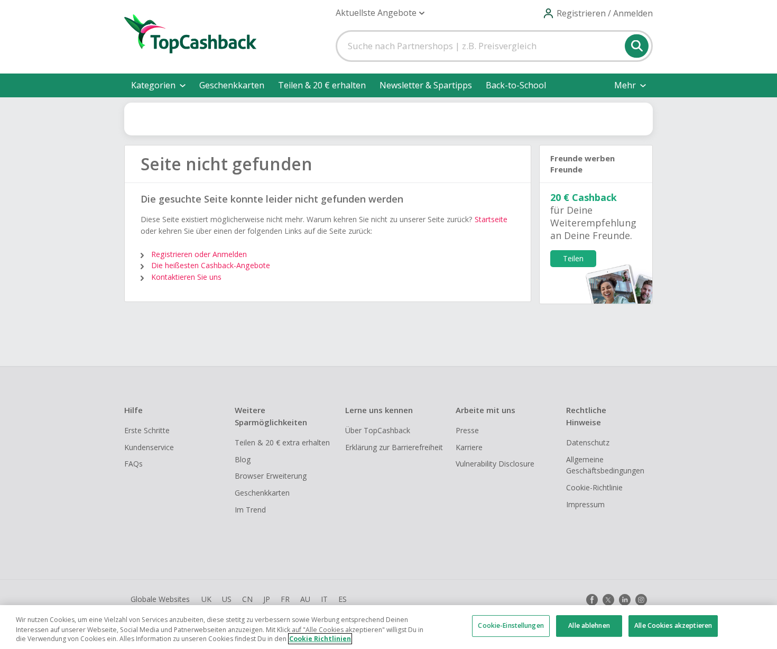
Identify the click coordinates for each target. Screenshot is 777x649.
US (227, 599)
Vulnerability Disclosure (495, 464)
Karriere (469, 447)
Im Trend (250, 510)
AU (305, 599)
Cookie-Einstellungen (510, 625)
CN (247, 599)
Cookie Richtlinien (320, 638)
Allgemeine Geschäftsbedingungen (605, 465)
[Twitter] (608, 600)
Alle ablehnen (589, 625)
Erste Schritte (147, 430)
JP (266, 599)
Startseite (491, 219)
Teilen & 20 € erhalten (322, 85)
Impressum (585, 504)
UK (206, 599)
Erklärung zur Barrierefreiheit (394, 447)
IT (324, 599)
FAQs (133, 464)
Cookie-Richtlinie (594, 487)
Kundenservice (149, 447)
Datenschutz (587, 442)
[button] (380, 13)
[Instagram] (641, 600)
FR (285, 599)
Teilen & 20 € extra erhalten (282, 442)
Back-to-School (516, 85)
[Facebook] (592, 600)
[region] (388, 627)
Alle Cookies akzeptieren (673, 625)
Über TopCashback (377, 430)
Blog (243, 459)
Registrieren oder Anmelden (199, 254)
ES (342, 599)
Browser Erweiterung (271, 476)
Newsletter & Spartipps (426, 85)
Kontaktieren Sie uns (186, 277)
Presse (467, 430)
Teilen (573, 258)
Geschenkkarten (231, 85)
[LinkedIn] (625, 600)
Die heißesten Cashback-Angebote (210, 265)
